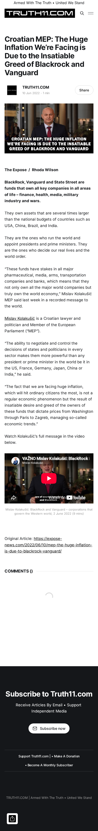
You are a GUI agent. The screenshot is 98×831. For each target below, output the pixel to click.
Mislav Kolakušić (20, 318)
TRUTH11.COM (35, 87)
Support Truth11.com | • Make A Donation (49, 756)
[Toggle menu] (90, 13)
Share (84, 90)
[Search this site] (82, 13)
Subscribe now (52, 728)
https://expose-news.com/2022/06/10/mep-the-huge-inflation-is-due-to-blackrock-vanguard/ (48, 544)
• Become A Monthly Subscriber (49, 765)
